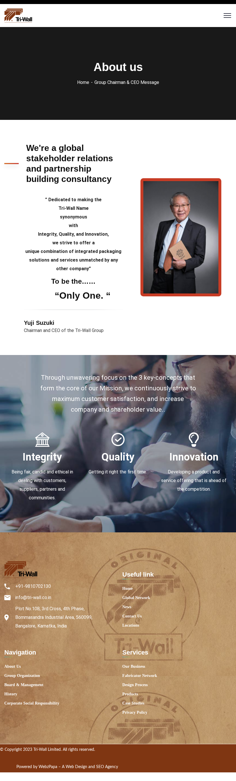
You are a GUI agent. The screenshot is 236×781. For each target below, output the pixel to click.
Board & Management (23, 685)
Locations (130, 625)
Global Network (136, 598)
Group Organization (22, 675)
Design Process (135, 685)
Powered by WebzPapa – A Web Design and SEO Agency (67, 767)
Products (130, 694)
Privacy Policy (134, 712)
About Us (12, 666)
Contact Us (132, 616)
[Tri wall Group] (18, 15)
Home (83, 82)
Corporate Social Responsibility (31, 703)
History (10, 694)
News (126, 607)
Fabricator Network (139, 675)
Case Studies (133, 703)
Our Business (133, 666)
